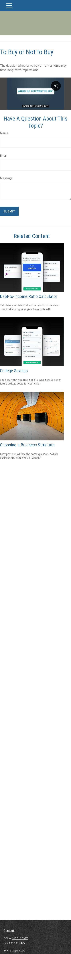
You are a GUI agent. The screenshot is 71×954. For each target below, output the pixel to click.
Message (6, 178)
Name (4, 133)
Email (3, 156)
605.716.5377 (20, 938)
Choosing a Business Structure (27, 444)
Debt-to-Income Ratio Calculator (28, 296)
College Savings (14, 370)
